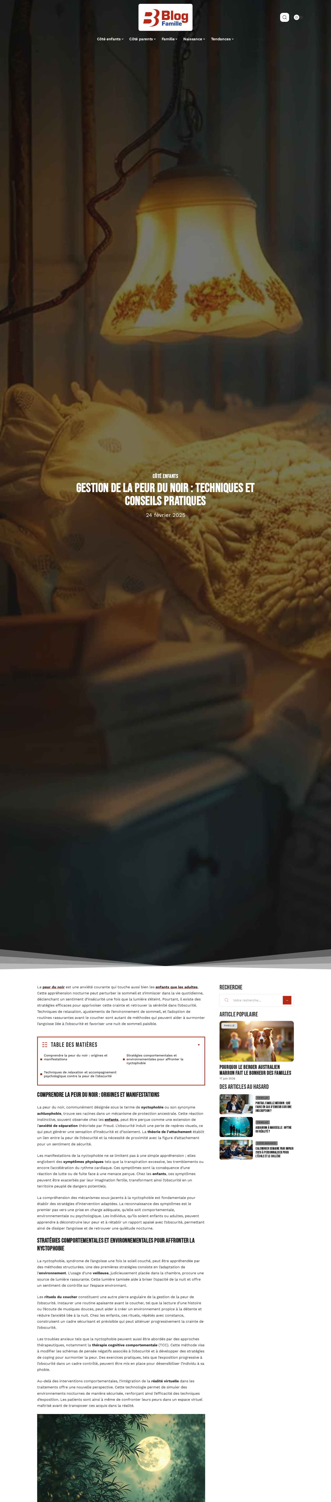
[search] (284, 17)
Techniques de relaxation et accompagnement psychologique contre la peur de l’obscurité (80, 1074)
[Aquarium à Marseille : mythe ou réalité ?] (236, 1127)
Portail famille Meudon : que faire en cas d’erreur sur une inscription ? (273, 1107)
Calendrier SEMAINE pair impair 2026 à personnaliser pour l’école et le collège (274, 1152)
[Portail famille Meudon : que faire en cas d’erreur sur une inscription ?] (236, 1104)
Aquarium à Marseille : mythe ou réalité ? (274, 1130)
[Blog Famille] (165, 17)
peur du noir (54, 987)
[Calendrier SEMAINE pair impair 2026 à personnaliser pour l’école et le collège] (236, 1150)
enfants (111, 1119)
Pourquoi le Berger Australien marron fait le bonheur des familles (255, 1070)
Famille (229, 1025)
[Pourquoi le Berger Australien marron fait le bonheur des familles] (257, 1041)
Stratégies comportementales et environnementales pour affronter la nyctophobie (155, 1059)
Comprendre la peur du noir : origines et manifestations (75, 1057)
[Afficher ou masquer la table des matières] (148, 1045)
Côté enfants (165, 476)
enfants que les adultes (177, 987)
